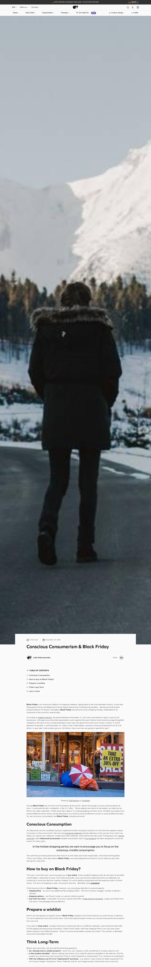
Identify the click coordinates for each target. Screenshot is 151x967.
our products (90, 839)
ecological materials (73, 833)
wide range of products (93, 899)
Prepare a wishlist (37, 683)
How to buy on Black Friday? (41, 679)
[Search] (128, 7)
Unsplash (86, 801)
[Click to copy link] (121, 657)
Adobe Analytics (45, 718)
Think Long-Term (36, 687)
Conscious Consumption (39, 675)
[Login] (132, 7)
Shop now (93, 2)
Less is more (34, 691)
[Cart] (138, 7)
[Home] (75, 7)
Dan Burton (74, 801)
